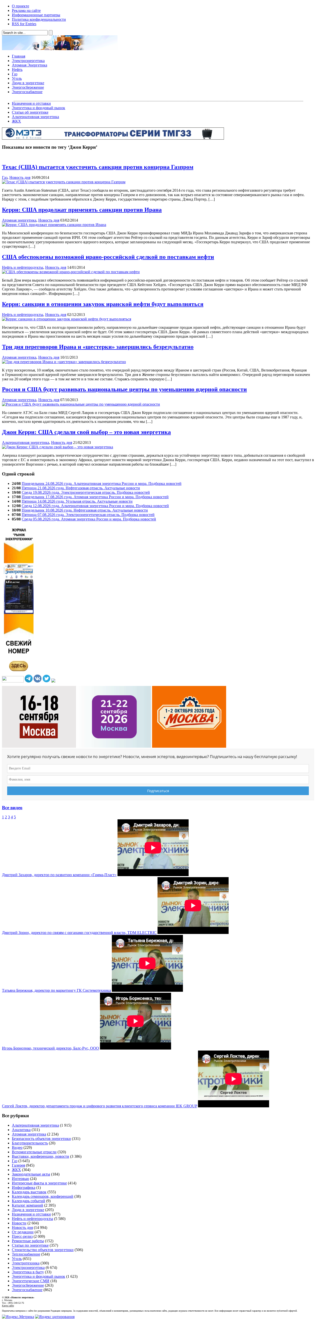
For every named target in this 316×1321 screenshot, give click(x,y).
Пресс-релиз (22, 1236)
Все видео (12, 807)
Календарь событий (28, 1201)
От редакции (23, 1232)
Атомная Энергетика (29, 65)
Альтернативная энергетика (35, 117)
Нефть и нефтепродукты (22, 267)
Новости (19, 1223)
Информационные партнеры (36, 15)
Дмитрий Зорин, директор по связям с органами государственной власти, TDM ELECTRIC (79, 932)
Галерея (18, 1165)
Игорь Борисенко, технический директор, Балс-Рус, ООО (50, 1048)
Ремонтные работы (28, 1241)
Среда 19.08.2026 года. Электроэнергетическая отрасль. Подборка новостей (86, 492)
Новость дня (19, 177)
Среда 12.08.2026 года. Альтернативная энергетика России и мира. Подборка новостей (95, 506)
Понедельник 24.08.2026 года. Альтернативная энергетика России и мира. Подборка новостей (101, 483)
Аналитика (21, 1130)
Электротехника (26, 1263)
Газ (14, 74)
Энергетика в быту (28, 1272)
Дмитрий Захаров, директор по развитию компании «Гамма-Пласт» (59, 875)
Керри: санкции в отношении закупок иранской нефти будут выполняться (102, 304)
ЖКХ (16, 121)
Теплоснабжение (26, 1254)
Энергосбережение (28, 87)
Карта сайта (8, 1305)
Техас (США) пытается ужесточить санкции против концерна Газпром (97, 167)
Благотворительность (30, 1143)
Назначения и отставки (31, 103)
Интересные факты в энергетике (39, 1183)
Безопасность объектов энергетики (41, 1138)
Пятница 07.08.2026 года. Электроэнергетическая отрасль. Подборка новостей (88, 515)
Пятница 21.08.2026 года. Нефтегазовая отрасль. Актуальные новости (81, 488)
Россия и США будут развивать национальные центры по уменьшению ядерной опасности (124, 389)
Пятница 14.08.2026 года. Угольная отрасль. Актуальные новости (77, 501)
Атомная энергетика (19, 220)
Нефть (17, 69)
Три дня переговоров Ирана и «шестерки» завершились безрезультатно (98, 347)
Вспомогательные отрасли (34, 1152)
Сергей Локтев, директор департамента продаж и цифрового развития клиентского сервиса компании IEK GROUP (99, 1106)
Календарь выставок (29, 1192)
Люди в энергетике (28, 83)
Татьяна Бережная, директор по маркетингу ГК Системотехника (56, 990)
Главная (18, 56)
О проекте (20, 6)
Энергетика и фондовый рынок (38, 108)
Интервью (20, 1179)
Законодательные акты (31, 1174)
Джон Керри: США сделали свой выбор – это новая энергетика (86, 432)
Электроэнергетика (28, 61)
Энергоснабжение (27, 92)
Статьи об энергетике (30, 112)
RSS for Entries (24, 24)
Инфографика (23, 1187)
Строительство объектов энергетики (43, 1250)
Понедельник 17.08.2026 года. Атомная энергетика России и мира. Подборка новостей (95, 497)
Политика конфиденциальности (39, 19)
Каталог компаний (27, 1205)
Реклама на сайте (26, 10)
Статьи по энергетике (30, 1245)
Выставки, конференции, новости (40, 1156)
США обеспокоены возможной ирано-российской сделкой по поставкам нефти (108, 257)
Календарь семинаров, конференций (42, 1196)
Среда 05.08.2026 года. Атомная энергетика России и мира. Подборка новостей (89, 519)
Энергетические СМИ (30, 1281)
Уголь (17, 78)
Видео (17, 1147)
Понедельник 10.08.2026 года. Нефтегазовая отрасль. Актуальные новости (85, 510)
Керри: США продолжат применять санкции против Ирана (82, 209)
